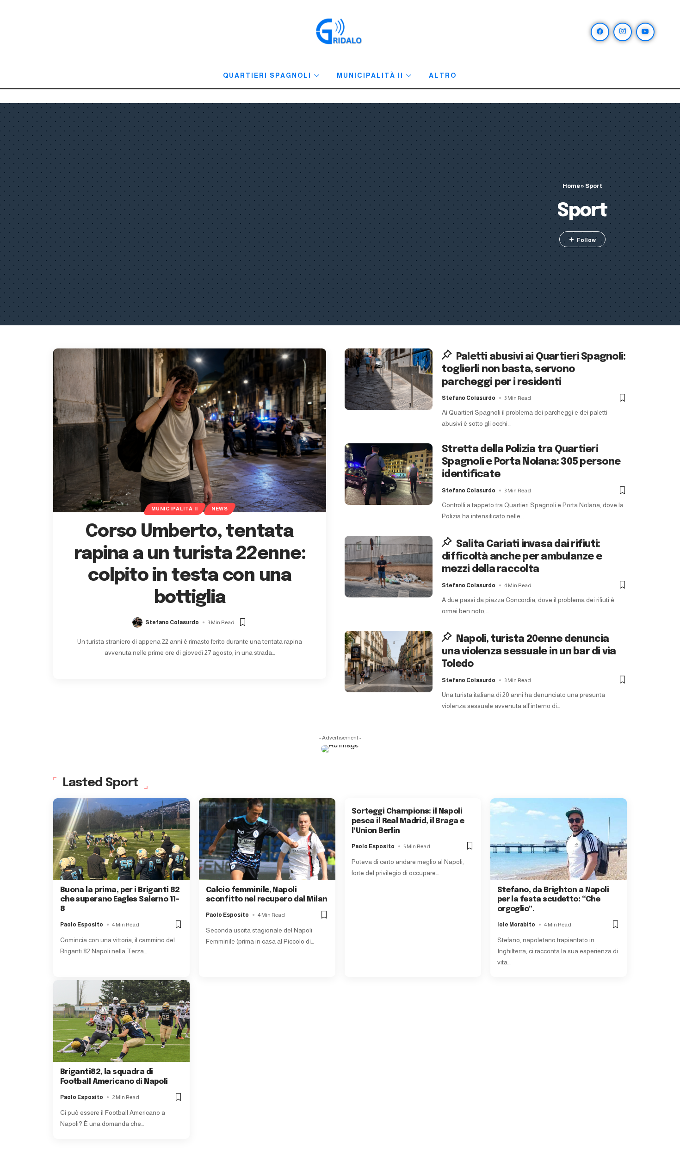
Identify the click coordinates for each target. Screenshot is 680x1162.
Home (571, 185)
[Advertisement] (295, 214)
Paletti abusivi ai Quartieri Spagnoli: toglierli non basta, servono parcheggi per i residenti (533, 369)
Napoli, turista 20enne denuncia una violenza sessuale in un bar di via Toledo (529, 652)
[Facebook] (600, 32)
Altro (443, 75)
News (219, 508)
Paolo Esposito (81, 924)
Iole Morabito (516, 924)
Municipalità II (370, 75)
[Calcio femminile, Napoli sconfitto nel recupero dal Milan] (267, 839)
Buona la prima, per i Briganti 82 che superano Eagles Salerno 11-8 (120, 899)
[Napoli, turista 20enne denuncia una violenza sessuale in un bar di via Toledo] (389, 661)
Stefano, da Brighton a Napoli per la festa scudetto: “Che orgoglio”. (553, 899)
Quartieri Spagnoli (267, 75)
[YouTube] (645, 32)
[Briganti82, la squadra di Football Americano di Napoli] (121, 1021)
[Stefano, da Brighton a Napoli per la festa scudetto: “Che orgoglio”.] (558, 839)
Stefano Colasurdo (172, 622)
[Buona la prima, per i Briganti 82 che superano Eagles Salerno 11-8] (121, 839)
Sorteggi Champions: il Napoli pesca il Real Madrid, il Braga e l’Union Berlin (408, 821)
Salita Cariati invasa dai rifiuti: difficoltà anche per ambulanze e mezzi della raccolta (522, 557)
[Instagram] (622, 32)
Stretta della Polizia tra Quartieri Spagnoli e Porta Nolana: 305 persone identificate (531, 462)
